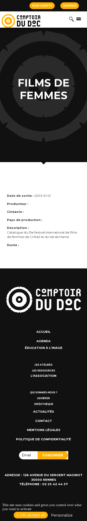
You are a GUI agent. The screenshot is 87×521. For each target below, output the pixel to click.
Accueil (43, 332)
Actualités (43, 411)
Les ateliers (43, 364)
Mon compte (42, 5)
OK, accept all (32, 515)
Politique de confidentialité (43, 439)
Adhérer (69, 5)
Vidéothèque (43, 404)
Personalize (62, 515)
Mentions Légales (43, 430)
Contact (43, 421)
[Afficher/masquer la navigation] (79, 18)
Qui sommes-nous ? (43, 392)
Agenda (43, 341)
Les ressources (43, 370)
